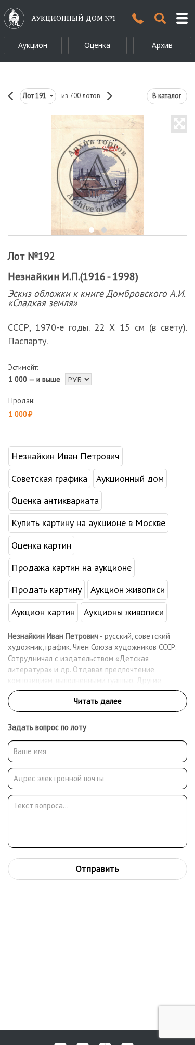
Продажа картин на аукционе (71, 568)
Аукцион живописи (127, 590)
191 (35, 95)
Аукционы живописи (124, 612)
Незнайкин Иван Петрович (65, 456)
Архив (162, 45)
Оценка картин (41, 545)
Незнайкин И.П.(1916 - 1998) (73, 276)
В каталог (166, 95)
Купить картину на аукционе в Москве (88, 523)
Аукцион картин (43, 612)
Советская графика (49, 478)
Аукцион (32, 45)
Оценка (97, 45)
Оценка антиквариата (55, 500)
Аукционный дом (130, 478)
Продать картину (46, 590)
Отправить (97, 868)
